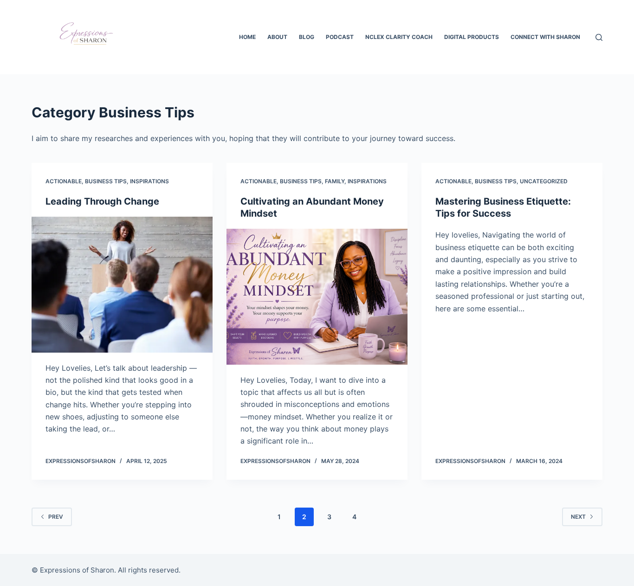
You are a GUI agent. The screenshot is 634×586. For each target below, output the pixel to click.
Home (247, 36)
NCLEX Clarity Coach (399, 36)
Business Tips (106, 181)
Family (334, 181)
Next (578, 516)
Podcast (340, 36)
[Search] (598, 37)
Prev (55, 516)
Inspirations (149, 181)
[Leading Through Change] (122, 284)
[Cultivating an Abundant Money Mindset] (317, 296)
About (277, 36)
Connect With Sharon (545, 36)
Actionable (63, 181)
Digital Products (471, 36)
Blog (306, 36)
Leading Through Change (102, 201)
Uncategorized (544, 181)
